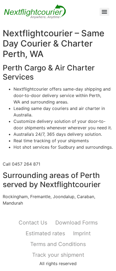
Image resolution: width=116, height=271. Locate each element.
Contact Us (33, 222)
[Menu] (104, 12)
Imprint (82, 233)
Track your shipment (58, 255)
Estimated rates (45, 233)
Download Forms (76, 222)
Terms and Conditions (58, 244)
